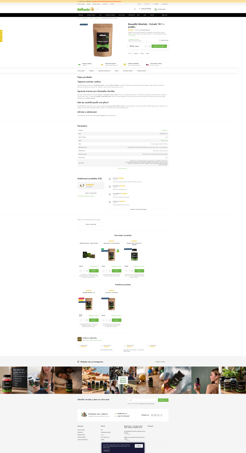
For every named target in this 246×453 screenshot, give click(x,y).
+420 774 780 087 (146, 8)
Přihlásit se (163, 400)
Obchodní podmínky (82, 437)
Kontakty (112, 4)
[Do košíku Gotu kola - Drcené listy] (116, 320)
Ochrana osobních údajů (82, 439)
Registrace (165, 4)
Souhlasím (138, 446)
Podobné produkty (141, 70)
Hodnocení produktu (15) (104, 70)
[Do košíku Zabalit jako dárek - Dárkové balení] (94, 270)
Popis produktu (81, 70)
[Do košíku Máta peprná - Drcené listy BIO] (116, 270)
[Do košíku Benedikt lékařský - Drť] (94, 320)
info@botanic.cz (122, 414)
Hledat (135, 9)
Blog (102, 429)
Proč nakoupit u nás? (105, 437)
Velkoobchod (80, 432)
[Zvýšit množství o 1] (150, 46)
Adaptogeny (164, 130)
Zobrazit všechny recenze (138, 209)
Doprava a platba (81, 4)
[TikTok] (161, 415)
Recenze (88, 4)
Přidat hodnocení (91, 193)
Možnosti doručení (165, 40)
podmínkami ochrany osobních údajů (146, 403)
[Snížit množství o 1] (145, 46)
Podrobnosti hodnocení (145, 30)
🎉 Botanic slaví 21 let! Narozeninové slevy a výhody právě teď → (107, 1)
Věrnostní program (96, 4)
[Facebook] (152, 415)
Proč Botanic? (105, 4)
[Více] (164, 15)
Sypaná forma (164, 140)
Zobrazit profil (160, 361)
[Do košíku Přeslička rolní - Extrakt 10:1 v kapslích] (139, 270)
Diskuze (117, 70)
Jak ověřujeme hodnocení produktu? (86, 196)
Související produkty (127, 70)
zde (108, 447)
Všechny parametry (122, 168)
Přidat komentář (91, 224)
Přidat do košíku (159, 46)
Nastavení (106, 450)
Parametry (91, 70)
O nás (102, 434)
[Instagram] (155, 415)
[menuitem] (82, 15)
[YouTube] (158, 415)
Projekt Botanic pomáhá (105, 432)
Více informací (131, 35)
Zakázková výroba (81, 434)
